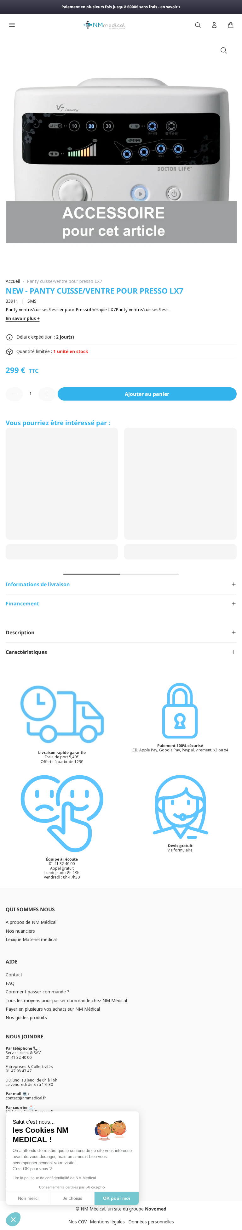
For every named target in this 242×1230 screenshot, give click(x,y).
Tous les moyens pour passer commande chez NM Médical (66, 1000)
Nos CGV (77, 1222)
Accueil (13, 281)
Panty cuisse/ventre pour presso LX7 (64, 281)
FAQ (10, 983)
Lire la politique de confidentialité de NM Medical (54, 1178)
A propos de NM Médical (31, 922)
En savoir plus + (23, 318)
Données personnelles (151, 1222)
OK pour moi (116, 1198)
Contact (14, 975)
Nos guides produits (26, 1017)
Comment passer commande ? (37, 992)
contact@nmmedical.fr (26, 1098)
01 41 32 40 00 (19, 1057)
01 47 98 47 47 (19, 1071)
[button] (13, 1219)
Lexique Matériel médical (31, 939)
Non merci (28, 1198)
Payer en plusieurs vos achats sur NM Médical (53, 1009)
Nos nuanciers (20, 931)
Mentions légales (107, 1222)
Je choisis (72, 1198)
